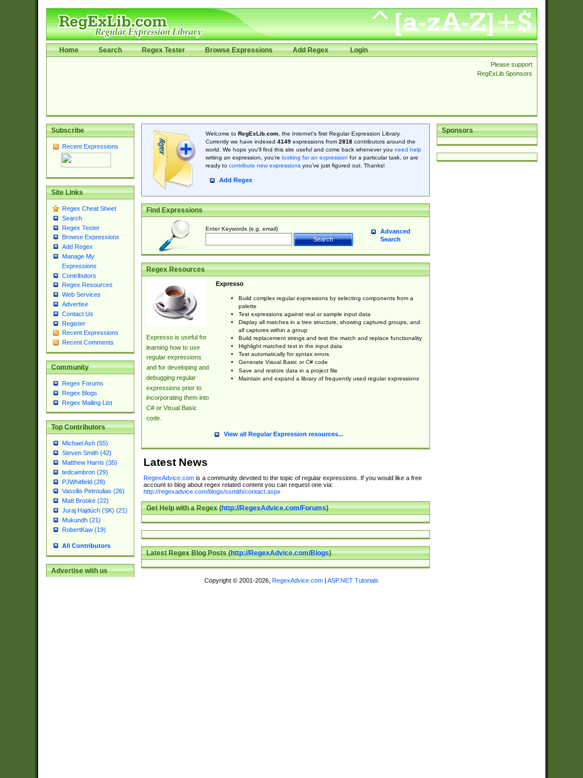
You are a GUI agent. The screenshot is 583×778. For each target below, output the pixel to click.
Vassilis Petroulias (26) (93, 491)
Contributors (79, 275)
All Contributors (86, 545)
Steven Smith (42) (87, 452)
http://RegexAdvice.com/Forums (273, 508)
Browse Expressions (239, 50)
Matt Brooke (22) (85, 500)
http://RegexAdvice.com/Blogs (280, 553)
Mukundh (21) (81, 520)
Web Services (81, 294)
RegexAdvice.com (168, 477)
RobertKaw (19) (84, 529)
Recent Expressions (90, 146)
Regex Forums (83, 383)
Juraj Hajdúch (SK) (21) (95, 510)
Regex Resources (87, 284)
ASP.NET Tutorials (353, 580)
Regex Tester (163, 50)
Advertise (75, 304)
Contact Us (77, 313)
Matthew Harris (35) (89, 462)
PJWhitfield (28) (83, 481)
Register (73, 323)
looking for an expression (314, 157)
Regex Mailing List (87, 402)
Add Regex (311, 50)
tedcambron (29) (85, 472)
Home (69, 50)
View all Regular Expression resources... (283, 434)
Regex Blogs (79, 393)
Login (359, 50)
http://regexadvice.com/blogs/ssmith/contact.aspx (212, 491)
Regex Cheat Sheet (89, 208)
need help (408, 149)
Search (110, 50)
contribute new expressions (265, 165)
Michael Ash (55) (85, 443)
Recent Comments (88, 342)
